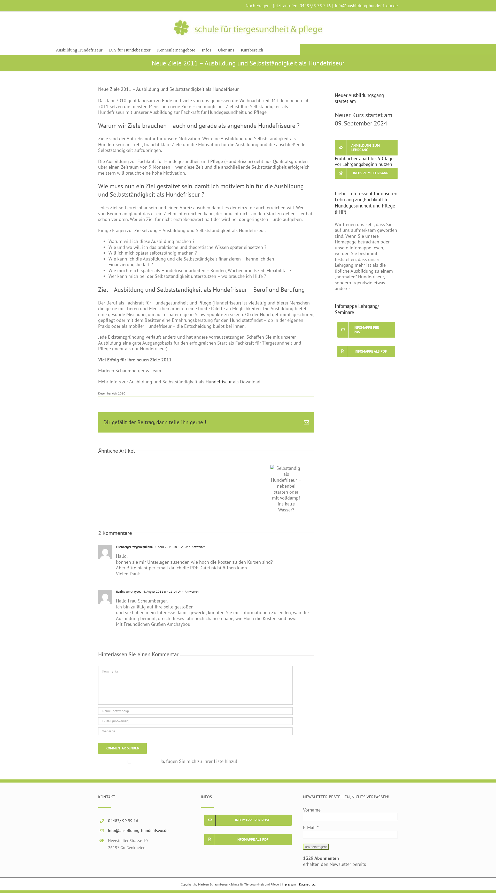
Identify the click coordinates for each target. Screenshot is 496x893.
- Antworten (198, 538)
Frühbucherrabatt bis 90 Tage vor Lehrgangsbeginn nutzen (364, 161)
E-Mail (311, 819)
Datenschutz (307, 875)
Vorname (312, 801)
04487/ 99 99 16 (315, 6)
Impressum (289, 875)
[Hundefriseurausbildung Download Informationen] (232, 382)
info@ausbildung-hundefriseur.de (366, 6)
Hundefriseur (219, 382)
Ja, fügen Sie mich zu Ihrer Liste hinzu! (198, 752)
